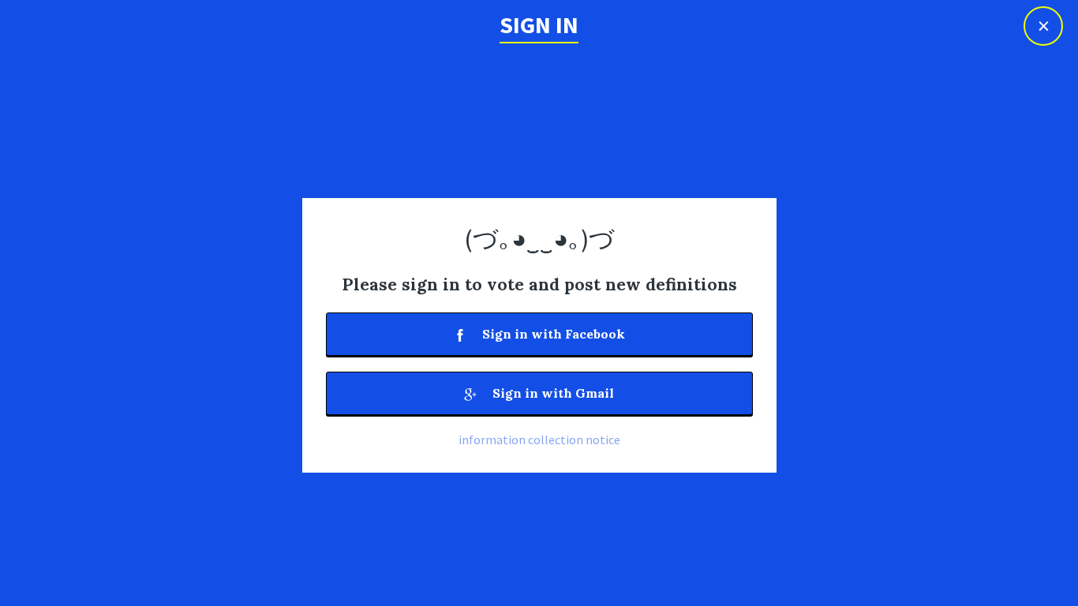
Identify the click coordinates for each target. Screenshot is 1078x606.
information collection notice (539, 439)
